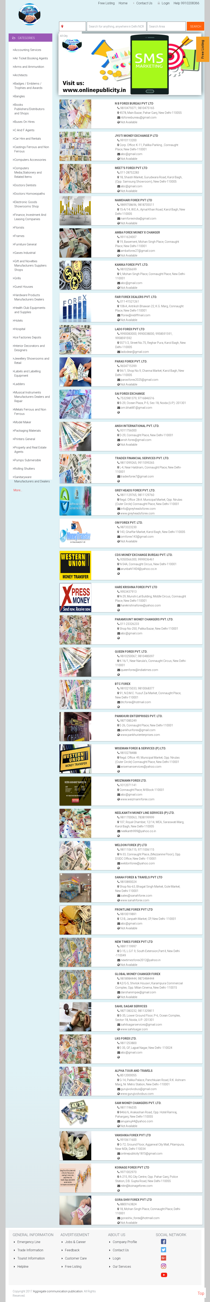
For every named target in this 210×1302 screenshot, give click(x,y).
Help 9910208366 (186, 3)
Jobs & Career (75, 1242)
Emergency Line (28, 1242)
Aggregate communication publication (58, 1291)
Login (165, 3)
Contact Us (144, 3)
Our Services (121, 1267)
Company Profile (124, 1242)
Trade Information (30, 1250)
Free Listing (106, 3)
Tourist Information (31, 1258)
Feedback (72, 1250)
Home (123, 3)
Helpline (23, 1267)
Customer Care (75, 1258)
